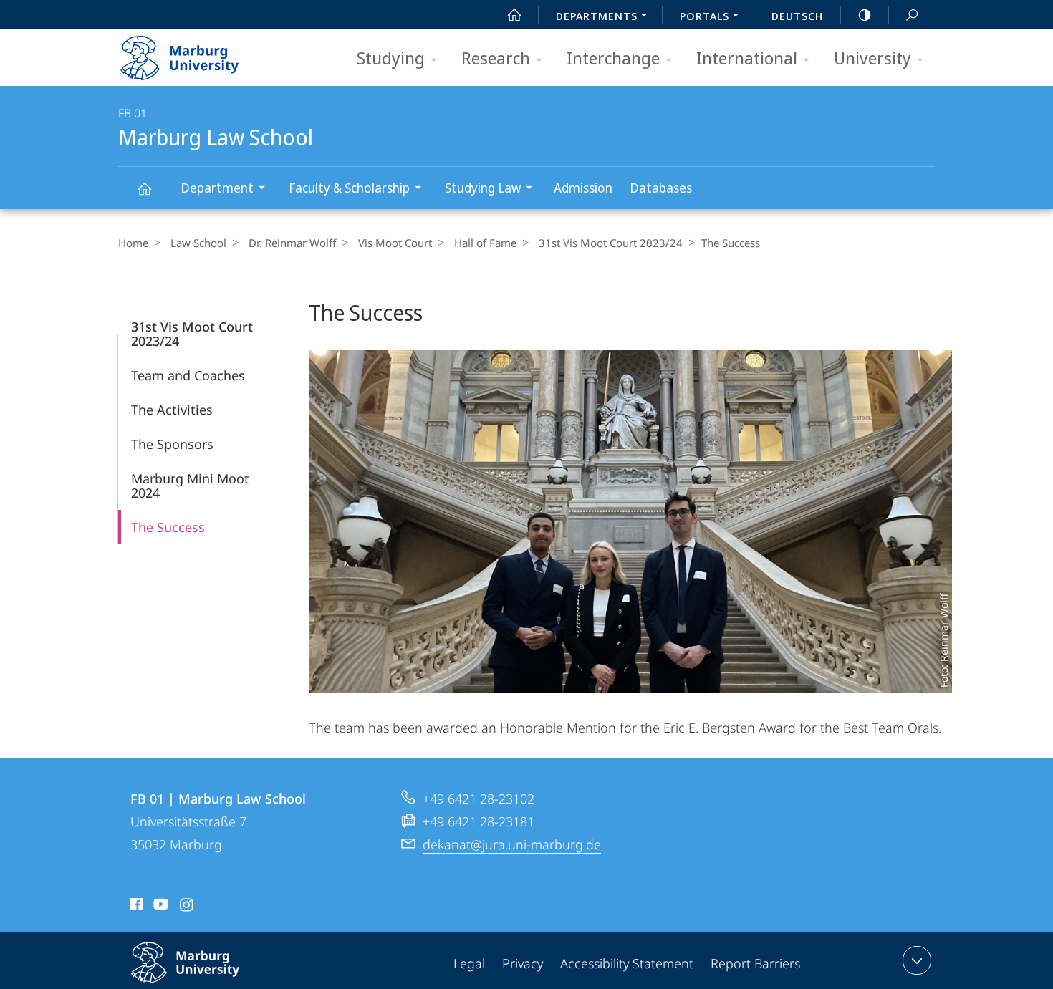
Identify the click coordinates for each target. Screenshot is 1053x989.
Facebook (135, 906)
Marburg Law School (144, 188)
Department (217, 187)
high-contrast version (864, 14)
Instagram (187, 906)
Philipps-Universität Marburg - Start (207, 53)
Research (495, 57)
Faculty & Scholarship (349, 187)
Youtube (159, 906)
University (872, 57)
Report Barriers (755, 963)
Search (912, 14)
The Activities (172, 409)
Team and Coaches (188, 375)
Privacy (522, 963)
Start (514, 14)
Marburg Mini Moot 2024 (190, 485)
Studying (391, 57)
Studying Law (483, 187)
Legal (469, 963)
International (746, 57)
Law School (198, 243)
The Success (168, 527)
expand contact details (917, 960)
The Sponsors (172, 444)
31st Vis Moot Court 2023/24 (611, 243)
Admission (583, 187)
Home (133, 243)
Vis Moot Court (395, 243)
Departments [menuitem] (597, 16)
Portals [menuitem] (704, 16)
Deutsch (797, 16)
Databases (661, 187)
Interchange (613, 57)
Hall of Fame (485, 243)
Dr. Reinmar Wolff (292, 243)
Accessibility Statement (626, 963)
